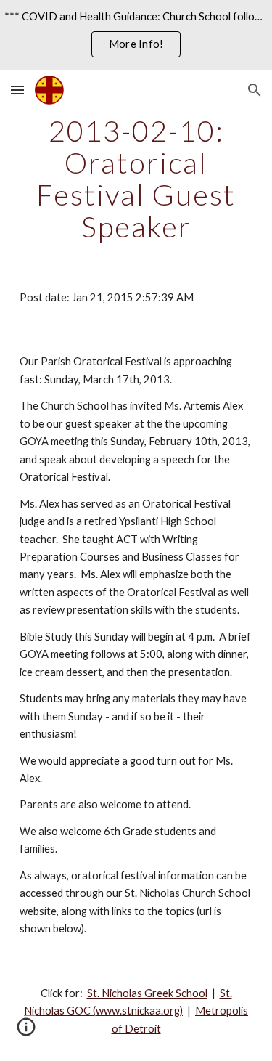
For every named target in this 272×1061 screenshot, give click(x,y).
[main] (136, 178)
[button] (17, 90)
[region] (136, 35)
